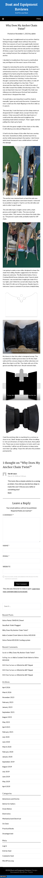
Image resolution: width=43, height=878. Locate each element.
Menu (38, 19)
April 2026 (6, 687)
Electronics (6, 814)
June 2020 (6, 742)
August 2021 (7, 717)
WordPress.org (8, 861)
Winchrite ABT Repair (25, 665)
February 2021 (7, 732)
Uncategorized (7, 834)
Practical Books (8, 829)
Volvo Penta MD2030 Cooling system (16, 640)
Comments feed (8, 856)
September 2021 (8, 712)
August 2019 (7, 767)
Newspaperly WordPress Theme (21, 872)
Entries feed (6, 851)
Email (6, 556)
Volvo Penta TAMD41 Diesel (13, 620)
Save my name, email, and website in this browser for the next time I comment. (21, 578)
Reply (10, 493)
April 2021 (6, 727)
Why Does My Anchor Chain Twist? (15, 630)
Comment (8, 515)
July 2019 (5, 772)
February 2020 (7, 752)
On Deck (5, 824)
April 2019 (6, 786)
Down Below (7, 809)
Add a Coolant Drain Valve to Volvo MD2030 (18, 635)
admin (33, 34)
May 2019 (6, 781)
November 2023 (8, 697)
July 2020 (5, 737)
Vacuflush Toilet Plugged (11, 625)
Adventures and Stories (10, 799)
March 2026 (6, 692)
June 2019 (6, 777)
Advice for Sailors (8, 804)
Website (6, 566)
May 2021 (6, 722)
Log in (4, 846)
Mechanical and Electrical (11, 819)
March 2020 (6, 747)
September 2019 (8, 762)
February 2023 (7, 702)
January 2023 (7, 707)
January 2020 (7, 757)
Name (6, 545)
